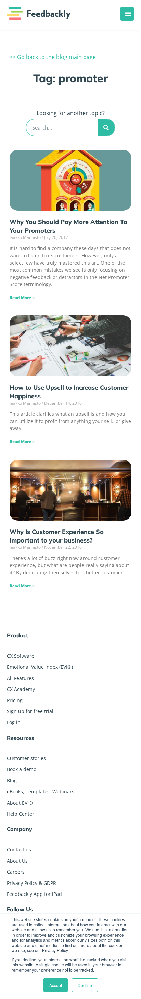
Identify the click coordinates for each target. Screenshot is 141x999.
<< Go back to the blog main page (53, 57)
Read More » (22, 298)
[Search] (106, 127)
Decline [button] (85, 985)
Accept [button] (55, 985)
